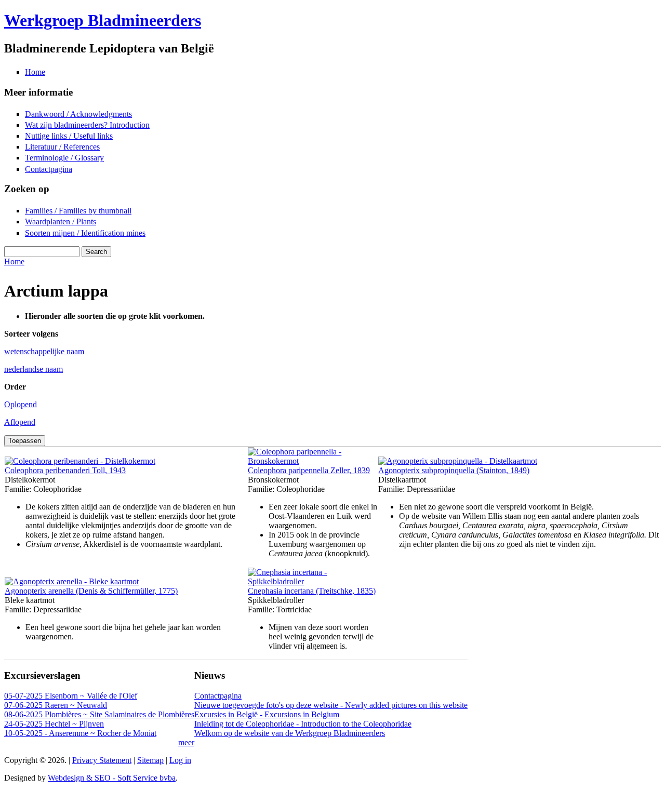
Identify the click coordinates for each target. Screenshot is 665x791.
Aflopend (19, 422)
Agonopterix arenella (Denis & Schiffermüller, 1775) (91, 590)
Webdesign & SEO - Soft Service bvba (112, 777)
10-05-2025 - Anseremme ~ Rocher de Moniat (80, 733)
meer (186, 742)
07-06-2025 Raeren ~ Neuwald (55, 705)
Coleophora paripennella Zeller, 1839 (309, 470)
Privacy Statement (101, 760)
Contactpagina (48, 169)
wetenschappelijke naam (44, 351)
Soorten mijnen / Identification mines (85, 233)
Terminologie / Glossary (64, 157)
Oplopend (20, 404)
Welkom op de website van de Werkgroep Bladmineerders (289, 733)
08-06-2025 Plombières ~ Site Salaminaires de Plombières (99, 714)
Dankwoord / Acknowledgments (78, 114)
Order (15, 386)
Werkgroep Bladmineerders (102, 20)
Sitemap (150, 760)
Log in (180, 760)
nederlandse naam (33, 369)
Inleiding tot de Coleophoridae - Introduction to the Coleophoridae (302, 723)
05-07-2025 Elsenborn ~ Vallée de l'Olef (70, 695)
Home (35, 72)
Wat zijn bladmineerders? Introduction (87, 124)
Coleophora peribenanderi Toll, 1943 (65, 470)
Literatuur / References (62, 146)
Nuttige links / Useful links (69, 135)
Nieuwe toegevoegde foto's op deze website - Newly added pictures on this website (331, 705)
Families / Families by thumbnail (78, 210)
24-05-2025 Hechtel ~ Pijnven (54, 723)
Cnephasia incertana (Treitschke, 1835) (312, 590)
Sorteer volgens (31, 333)
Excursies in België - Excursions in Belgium (266, 714)
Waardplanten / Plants (60, 221)
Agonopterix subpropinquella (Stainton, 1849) (453, 470)
